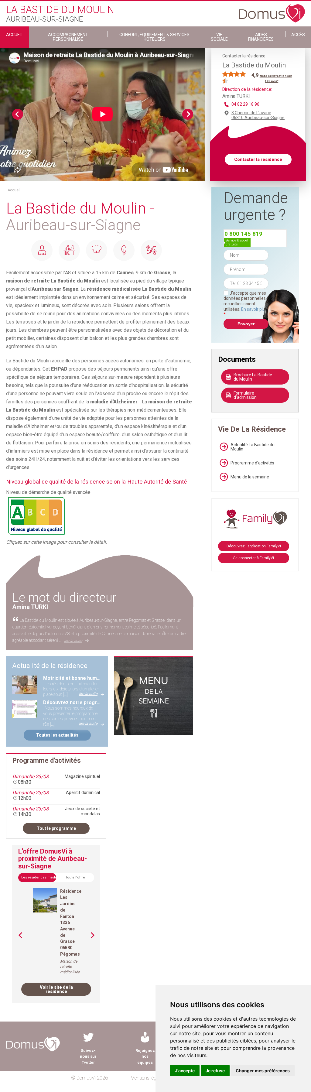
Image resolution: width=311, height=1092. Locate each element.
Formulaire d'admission (245, 395)
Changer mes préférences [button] (263, 1070)
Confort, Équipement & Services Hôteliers (154, 37)
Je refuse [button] (215, 1070)
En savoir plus (254, 309)
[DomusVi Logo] (272, 10)
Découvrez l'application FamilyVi (254, 546)
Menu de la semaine (250, 476)
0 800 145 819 (243, 233)
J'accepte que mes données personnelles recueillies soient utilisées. (245, 304)
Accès (298, 34)
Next (187, 114)
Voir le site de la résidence (56, 989)
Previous (17, 114)
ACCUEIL (14, 34)
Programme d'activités (252, 462)
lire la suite (73, 640)
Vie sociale (219, 37)
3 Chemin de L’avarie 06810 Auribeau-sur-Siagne (258, 115)
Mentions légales (147, 1078)
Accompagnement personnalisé (68, 37)
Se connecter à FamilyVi (253, 558)
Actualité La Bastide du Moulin (253, 446)
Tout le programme (56, 828)
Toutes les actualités (57, 735)
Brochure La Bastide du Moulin (253, 377)
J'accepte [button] (185, 1070)
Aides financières (261, 37)
